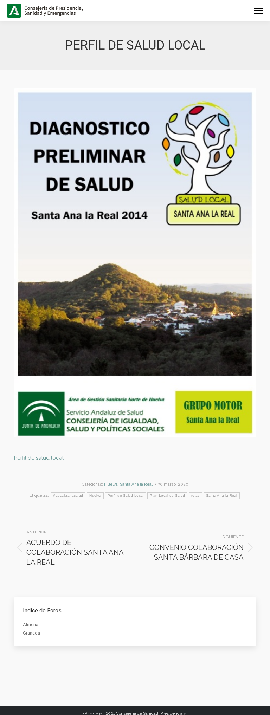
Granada (31, 633)
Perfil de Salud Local (125, 496)
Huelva (111, 484)
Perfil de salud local (39, 458)
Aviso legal (94, 713)
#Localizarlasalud (68, 496)
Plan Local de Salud (167, 496)
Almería (30, 624)
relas (195, 496)
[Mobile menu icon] (258, 10)
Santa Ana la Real (136, 484)
